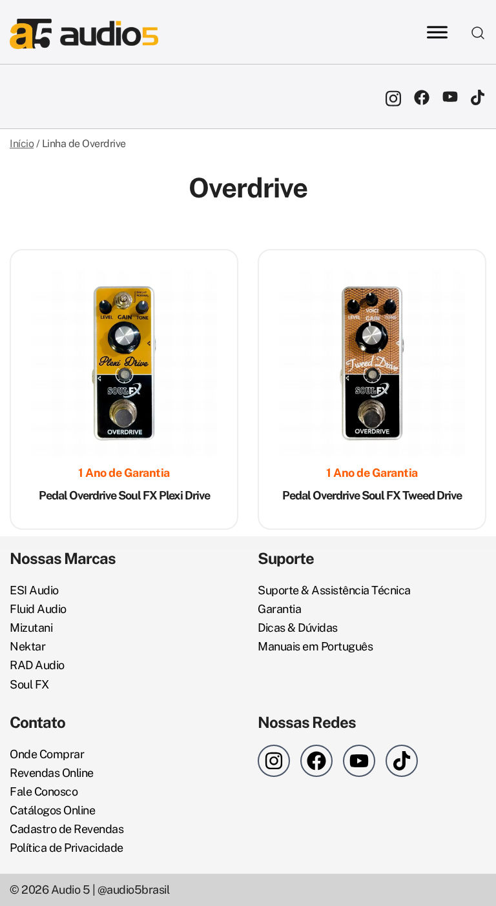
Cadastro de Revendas (66, 829)
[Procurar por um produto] (478, 32)
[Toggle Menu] (437, 32)
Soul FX (29, 684)
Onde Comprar (47, 754)
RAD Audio (37, 665)
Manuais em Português (315, 646)
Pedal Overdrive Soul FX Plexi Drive (124, 495)
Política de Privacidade (66, 847)
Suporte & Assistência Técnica (334, 590)
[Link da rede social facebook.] (421, 96)
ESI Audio (34, 590)
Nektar (27, 646)
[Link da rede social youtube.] (450, 96)
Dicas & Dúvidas (298, 627)
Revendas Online (52, 773)
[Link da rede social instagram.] (393, 96)
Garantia (279, 609)
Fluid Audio (38, 609)
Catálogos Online (52, 810)
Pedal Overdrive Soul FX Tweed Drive (372, 495)
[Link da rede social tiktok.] (478, 96)
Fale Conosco (44, 791)
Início (22, 143)
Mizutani (31, 627)
